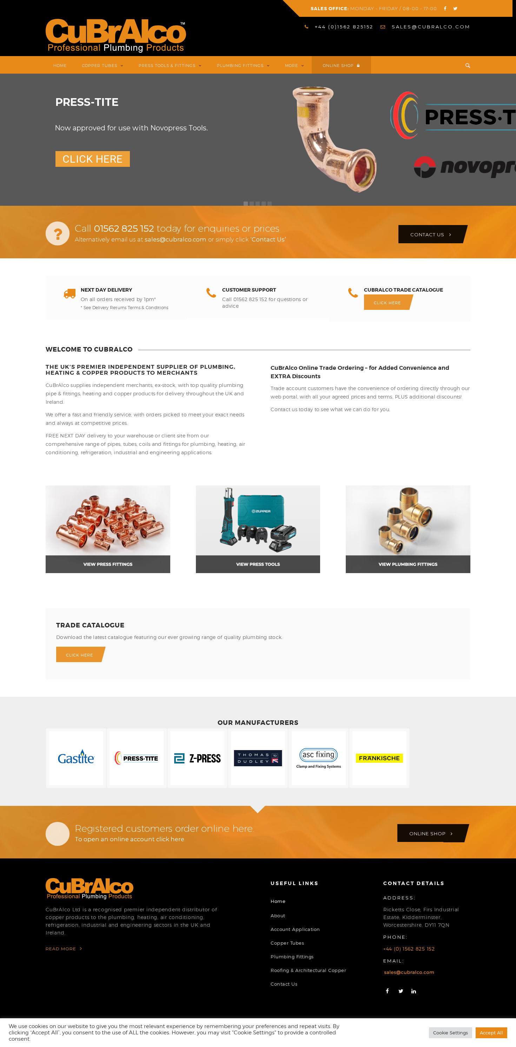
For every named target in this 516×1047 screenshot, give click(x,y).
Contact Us (284, 984)
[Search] (464, 65)
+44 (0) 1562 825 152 (409, 949)
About (278, 915)
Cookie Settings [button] (450, 1032)
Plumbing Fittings (292, 956)
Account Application (295, 929)
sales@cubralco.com (430, 26)
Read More (62, 948)
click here (170, 839)
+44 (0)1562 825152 (343, 26)
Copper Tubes (287, 943)
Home (278, 901)
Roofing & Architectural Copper (308, 970)
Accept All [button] (491, 1032)
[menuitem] (339, 27)
